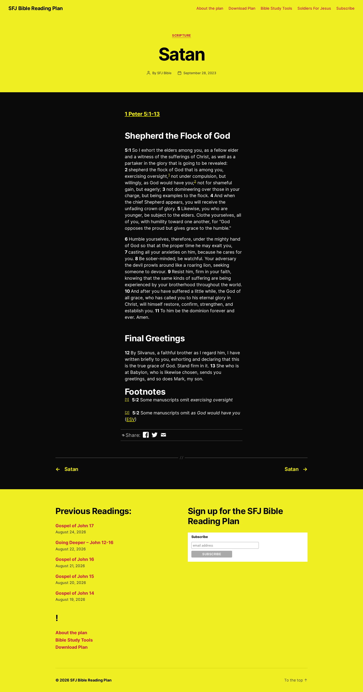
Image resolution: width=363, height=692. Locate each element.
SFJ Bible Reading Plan (35, 8)
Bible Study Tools (276, 8)
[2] (127, 413)
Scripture (181, 35)
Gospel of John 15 (74, 576)
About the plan (209, 8)
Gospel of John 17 (74, 525)
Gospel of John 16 (74, 559)
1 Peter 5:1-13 (142, 114)
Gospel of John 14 (74, 593)
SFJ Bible (164, 73)
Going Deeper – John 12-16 (84, 542)
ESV (130, 419)
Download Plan (242, 8)
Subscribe (345, 8)
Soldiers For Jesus (314, 8)
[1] (127, 400)
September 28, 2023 (199, 73)
